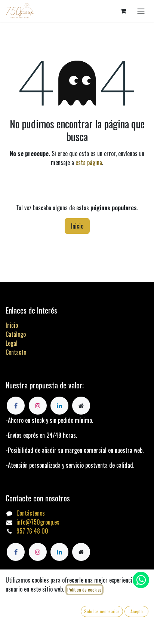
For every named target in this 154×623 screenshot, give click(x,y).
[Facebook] (16, 552)
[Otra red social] (81, 552)
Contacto (16, 352)
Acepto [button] (136, 611)
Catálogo (16, 334)
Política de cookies (84, 589)
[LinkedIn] (59, 552)
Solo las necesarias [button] (102, 611)
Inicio (77, 226)
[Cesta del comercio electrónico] (123, 10)
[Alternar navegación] (140, 11)
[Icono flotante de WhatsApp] (141, 580)
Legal (12, 343)
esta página (89, 162)
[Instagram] (38, 552)
